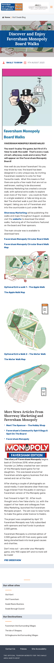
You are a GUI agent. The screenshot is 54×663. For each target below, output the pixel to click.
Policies (23, 649)
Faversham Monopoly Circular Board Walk (26, 239)
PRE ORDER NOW (12, 560)
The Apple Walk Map (14, 292)
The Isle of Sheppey (13, 631)
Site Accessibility (39, 649)
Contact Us (10, 649)
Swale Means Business (14, 604)
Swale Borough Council (14, 609)
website (17, 219)
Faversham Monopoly (17, 439)
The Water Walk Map (14, 359)
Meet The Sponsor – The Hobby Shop (25, 425)
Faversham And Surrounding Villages (20, 626)
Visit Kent (9, 595)
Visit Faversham (12, 599)
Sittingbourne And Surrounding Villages (21, 635)
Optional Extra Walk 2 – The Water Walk (25, 354)
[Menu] (51, 7)
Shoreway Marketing (15, 213)
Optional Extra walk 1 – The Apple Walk (24, 287)
